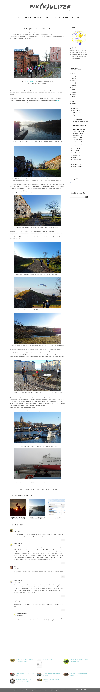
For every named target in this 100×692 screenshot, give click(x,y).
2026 (73, 74)
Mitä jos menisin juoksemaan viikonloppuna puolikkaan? (80, 121)
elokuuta (75, 150)
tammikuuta (76, 167)
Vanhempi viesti (59, 647)
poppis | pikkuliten (19, 543)
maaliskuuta (76, 162)
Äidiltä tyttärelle (77, 137)
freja (15, 530)
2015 (73, 99)
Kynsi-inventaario (77, 140)
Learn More (78, 690)
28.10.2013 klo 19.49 (17, 545)
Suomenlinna (31, 489)
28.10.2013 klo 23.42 (17, 582)
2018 (73, 92)
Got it (85, 690)
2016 (73, 97)
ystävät (55, 489)
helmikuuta (76, 164)
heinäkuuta (76, 153)
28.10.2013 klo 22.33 (17, 568)
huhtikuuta (76, 160)
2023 (73, 81)
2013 (73, 104)
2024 (73, 78)
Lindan (58, 100)
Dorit (15, 567)
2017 (73, 94)
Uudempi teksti (15, 647)
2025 (73, 76)
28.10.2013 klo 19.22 (17, 531)
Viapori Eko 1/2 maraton (44, 489)
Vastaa (63, 539)
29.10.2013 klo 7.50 (17, 601)
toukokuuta (76, 157)
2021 (73, 85)
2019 (73, 90)
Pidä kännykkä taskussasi (79, 113)
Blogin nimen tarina (47, 659)
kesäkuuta (75, 155)
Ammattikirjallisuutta (79, 129)
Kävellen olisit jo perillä (79, 131)
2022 (73, 83)
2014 (73, 101)
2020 (73, 87)
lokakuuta (75, 111)
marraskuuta (76, 108)
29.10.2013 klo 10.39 (20, 615)
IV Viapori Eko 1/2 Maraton (80, 117)
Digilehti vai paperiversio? (80, 115)
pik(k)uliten (50, 6)
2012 (73, 169)
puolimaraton (21, 489)
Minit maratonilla (77, 142)
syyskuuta (75, 148)
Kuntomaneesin (31, 81)
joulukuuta (76, 106)
